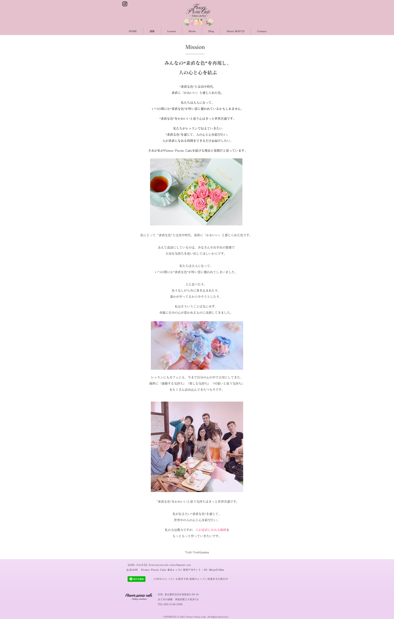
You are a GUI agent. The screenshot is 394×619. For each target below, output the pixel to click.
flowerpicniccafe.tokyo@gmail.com (170, 565)
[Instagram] (125, 4)
